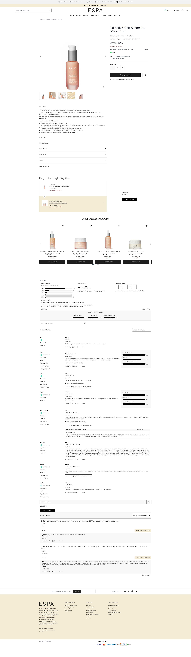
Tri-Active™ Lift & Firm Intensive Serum (108, 251)
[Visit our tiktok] (132, 591)
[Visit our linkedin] (136, 591)
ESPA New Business (91, 610)
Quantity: (113, 64)
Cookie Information (112, 609)
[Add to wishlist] (145, 75)
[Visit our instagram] (128, 591)
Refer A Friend (89, 612)
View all (146, 49)
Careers (88, 609)
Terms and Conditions (113, 605)
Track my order (68, 610)
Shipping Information (69, 607)
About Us (88, 605)
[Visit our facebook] (125, 591)
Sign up (77, 591)
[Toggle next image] (105, 56)
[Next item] (150, 244)
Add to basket (52, 262)
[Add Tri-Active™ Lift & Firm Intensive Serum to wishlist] (119, 226)
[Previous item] (40, 244)
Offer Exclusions (112, 610)
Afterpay (88, 618)
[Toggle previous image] (40, 56)
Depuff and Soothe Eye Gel (136, 251)
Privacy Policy (111, 607)
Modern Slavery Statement (114, 612)
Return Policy (68, 609)
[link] (176, 10)
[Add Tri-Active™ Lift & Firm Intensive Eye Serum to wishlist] (63, 226)
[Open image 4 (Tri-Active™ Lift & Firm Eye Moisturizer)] (71, 95)
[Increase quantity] (122, 68)
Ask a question (136, 39)
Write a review (126, 39)
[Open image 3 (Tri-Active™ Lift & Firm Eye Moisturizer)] (62, 95)
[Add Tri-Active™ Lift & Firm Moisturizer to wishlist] (91, 226)
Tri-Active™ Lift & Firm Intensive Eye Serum (52, 251)
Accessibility (111, 614)
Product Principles (90, 607)
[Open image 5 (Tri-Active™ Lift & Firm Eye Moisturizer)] (80, 95)
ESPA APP (88, 616)
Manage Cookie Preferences (46, 628)
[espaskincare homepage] (95, 10)
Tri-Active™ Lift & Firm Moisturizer (80, 251)
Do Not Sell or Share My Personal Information (47, 630)
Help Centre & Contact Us (71, 605)
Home (41, 19)
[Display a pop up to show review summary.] (59, 253)
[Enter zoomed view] (104, 87)
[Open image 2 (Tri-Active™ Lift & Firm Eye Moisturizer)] (52, 95)
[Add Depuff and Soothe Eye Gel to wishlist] (146, 226)
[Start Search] (50, 10)
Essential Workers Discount (92, 614)
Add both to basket (129, 199)
